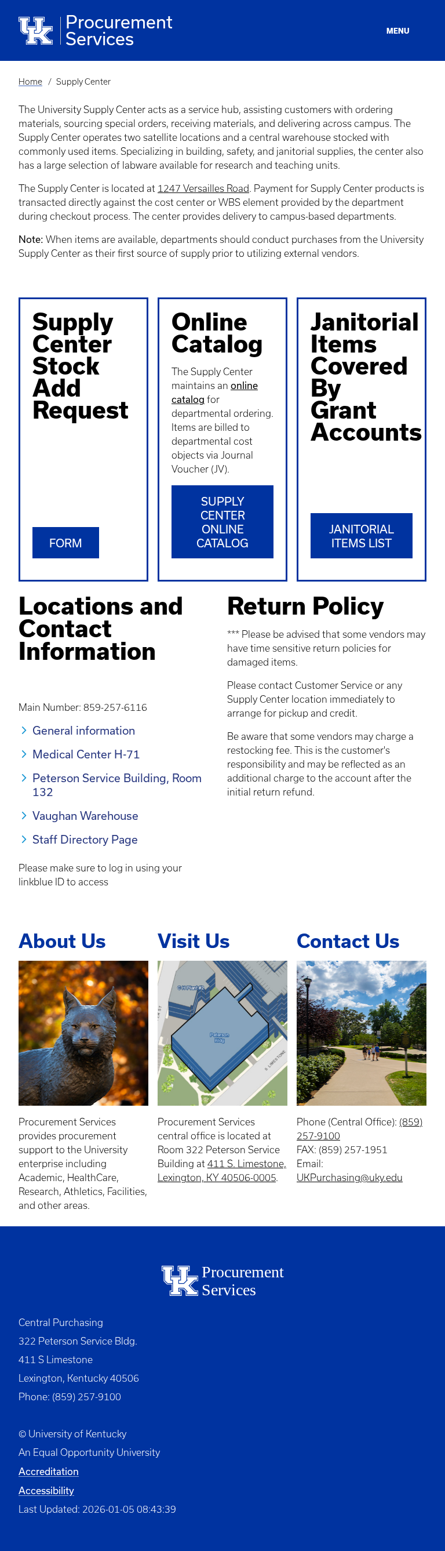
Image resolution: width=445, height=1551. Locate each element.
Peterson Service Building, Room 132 (117, 784)
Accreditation (49, 1471)
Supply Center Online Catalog (222, 522)
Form (65, 543)
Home (30, 81)
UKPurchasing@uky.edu (350, 1177)
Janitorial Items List (361, 536)
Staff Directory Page (85, 839)
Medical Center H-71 (86, 754)
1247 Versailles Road (203, 188)
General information (83, 730)
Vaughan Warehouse (85, 815)
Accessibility (46, 1490)
